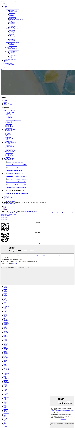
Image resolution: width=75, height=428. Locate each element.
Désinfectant (9, 47)
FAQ (5, 61)
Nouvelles (6, 60)
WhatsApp (5, 217)
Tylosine (11, 14)
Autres (10, 56)
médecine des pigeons (11, 57)
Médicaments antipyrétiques (12, 42)
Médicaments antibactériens (12, 9)
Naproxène (12, 44)
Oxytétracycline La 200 (6, 212)
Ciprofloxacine (12, 26)
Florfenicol (11, 15)
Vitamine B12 (12, 52)
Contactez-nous (7, 65)
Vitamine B (12, 54)
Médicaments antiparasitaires (13, 28)
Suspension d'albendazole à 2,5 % (16, 176)
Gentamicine (12, 24)
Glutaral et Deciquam (14, 50)
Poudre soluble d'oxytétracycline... (16, 187)
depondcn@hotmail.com (9, 201)
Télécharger (6, 67)
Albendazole (12, 36)
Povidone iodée (13, 48)
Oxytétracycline (13, 11)
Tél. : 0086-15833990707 (9, 203)
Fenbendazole (12, 38)
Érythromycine (12, 17)
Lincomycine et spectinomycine (16, 19)
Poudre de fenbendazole (46, 212)
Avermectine (12, 31)
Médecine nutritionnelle (11, 51)
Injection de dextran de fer (14, 170)
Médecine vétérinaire (11, 59)
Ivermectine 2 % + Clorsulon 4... (16, 182)
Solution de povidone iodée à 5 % (16, 165)
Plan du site (36, 211)
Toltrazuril (11, 35)
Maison (5, 6)
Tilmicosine (12, 13)
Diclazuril (11, 34)
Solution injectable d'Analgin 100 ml (60, 212)
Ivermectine (12, 30)
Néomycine (12, 27)
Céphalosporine (13, 10)
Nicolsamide (12, 40)
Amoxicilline (12, 22)
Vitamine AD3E (13, 55)
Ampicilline (12, 23)
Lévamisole (12, 39)
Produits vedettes (29, 211)
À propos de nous (8, 63)
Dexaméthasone (13, 46)
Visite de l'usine (10, 64)
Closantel (11, 32)
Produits (5, 7)
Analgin (11, 43)
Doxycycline (12, 21)
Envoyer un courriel (5, 215)
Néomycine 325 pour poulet (33, 212)
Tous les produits (12, 214)
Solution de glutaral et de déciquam (17, 193)
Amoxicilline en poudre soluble (19, 212)
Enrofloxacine (12, 18)
